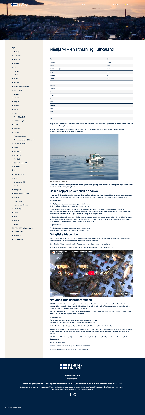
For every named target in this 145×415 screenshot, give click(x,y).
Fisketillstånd (113, 5)
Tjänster (100, 5)
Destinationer (86, 5)
